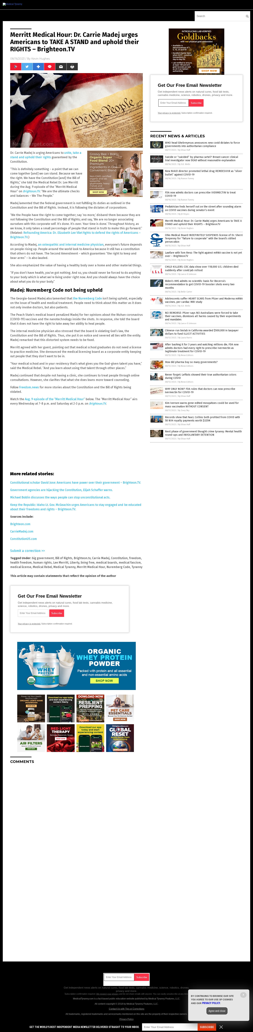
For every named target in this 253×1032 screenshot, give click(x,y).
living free (87, 562)
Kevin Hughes (40, 58)
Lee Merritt (60, 562)
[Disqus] (76, 813)
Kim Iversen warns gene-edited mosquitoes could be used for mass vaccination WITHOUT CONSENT (202, 404)
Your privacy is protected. (29, 624)
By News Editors (185, 355)
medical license (20, 567)
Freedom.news (29, 387)
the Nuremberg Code (87, 298)
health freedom (21, 562)
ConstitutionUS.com (23, 539)
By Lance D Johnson (187, 274)
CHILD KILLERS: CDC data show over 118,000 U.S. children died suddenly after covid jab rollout (201, 268)
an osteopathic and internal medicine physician (71, 244)
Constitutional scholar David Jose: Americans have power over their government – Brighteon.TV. (75, 482)
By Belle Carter (185, 292)
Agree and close (217, 1010)
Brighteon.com (20, 524)
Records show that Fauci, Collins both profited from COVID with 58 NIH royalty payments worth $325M (202, 419)
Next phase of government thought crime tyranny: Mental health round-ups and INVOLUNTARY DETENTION (203, 433)
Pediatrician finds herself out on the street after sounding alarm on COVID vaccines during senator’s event (203, 208)
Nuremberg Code (118, 567)
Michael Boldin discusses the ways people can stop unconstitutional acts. (60, 497)
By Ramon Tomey (186, 178)
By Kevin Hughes (185, 228)
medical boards (106, 562)
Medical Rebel (42, 567)
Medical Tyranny (64, 567)
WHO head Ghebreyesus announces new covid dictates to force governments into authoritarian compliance (202, 144)
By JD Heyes (183, 214)
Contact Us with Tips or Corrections (126, 1009)
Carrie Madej (100, 558)
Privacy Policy (126, 1019)
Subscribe (207, 1027)
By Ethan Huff (184, 150)
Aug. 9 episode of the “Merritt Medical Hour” (55, 399)
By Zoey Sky (183, 410)
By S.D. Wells (184, 164)
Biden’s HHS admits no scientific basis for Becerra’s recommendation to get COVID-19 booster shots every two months (199, 284)
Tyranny (137, 567)
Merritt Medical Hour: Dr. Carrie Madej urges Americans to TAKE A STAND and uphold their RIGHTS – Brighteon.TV (203, 222)
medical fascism (130, 562)
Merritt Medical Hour (91, 567)
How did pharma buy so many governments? (191, 362)
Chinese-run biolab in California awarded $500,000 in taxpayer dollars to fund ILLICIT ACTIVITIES (202, 332)
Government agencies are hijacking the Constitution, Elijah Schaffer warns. (61, 490)
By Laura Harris (185, 337)
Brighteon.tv (82, 558)
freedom (135, 558)
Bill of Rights (63, 558)
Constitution (119, 558)
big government (43, 558)
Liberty (74, 562)
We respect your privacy (107, 994)
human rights (42, 562)
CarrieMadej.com (21, 531)
